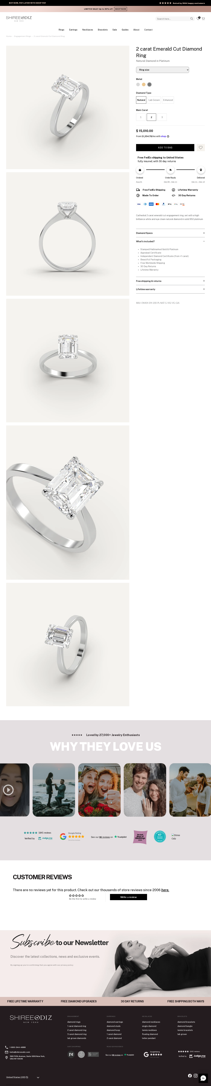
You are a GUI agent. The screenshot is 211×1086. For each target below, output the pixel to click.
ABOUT (136, 29)
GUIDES (125, 29)
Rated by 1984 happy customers (189, 3)
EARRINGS (73, 29)
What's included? (145, 241)
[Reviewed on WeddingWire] (160, 841)
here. (165, 890)
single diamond (149, 1026)
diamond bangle (184, 1026)
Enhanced (168, 100)
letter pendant (149, 1038)
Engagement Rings (22, 36)
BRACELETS (103, 29)
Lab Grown (154, 100)
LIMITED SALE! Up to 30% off (105, 9)
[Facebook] (190, 1076)
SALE (114, 29)
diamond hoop (113, 1030)
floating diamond (150, 1034)
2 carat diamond (114, 1038)
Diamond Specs (144, 233)
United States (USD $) (17, 1077)
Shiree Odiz (16, 1084)
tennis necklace (149, 1030)
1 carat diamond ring (76, 1026)
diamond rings (73, 1022)
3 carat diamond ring (77, 1034)
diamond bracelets (186, 1022)
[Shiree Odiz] (19, 18)
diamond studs (113, 1026)
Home (9, 36)
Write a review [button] (128, 897)
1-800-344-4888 (18, 1047)
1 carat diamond (114, 1034)
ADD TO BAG (165, 147)
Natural (141, 100)
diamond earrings (115, 1022)
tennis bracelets (185, 1030)
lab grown (182, 1034)
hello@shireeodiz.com (20, 1052)
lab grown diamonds (76, 1038)
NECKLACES (87, 29)
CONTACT (148, 29)
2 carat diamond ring (76, 1030)
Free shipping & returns (148, 281)
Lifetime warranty (145, 289)
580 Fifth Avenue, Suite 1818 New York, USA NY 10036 (27, 1057)
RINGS (61, 29)
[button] (203, 1078)
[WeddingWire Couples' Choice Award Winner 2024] (177, 838)
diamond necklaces (151, 1022)
